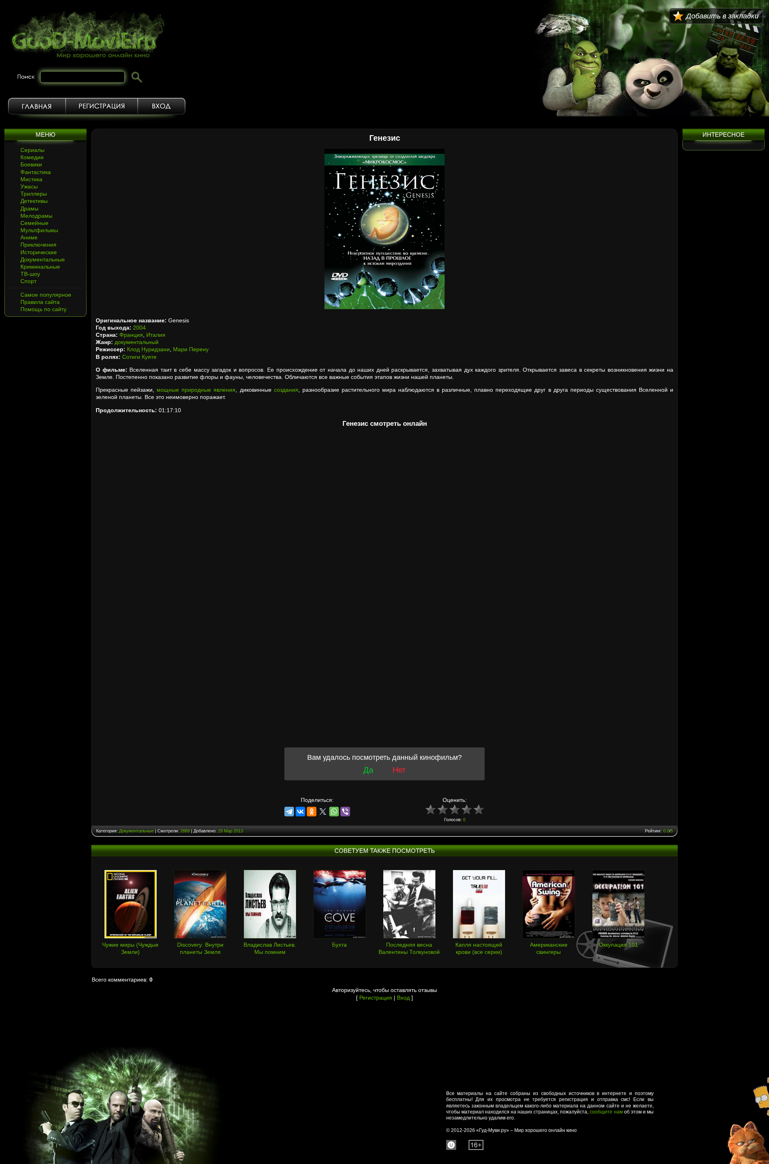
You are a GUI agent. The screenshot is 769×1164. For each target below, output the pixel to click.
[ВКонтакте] (300, 811)
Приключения (38, 244)
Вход (161, 106)
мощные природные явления (196, 390)
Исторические (38, 252)
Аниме (29, 237)
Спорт (28, 281)
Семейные (34, 223)
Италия (155, 335)
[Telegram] (289, 811)
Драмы (29, 208)
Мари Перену (191, 349)
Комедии (32, 157)
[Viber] (345, 811)
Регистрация (102, 106)
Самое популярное (45, 295)
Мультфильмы (39, 230)
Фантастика (35, 172)
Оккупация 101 (618, 944)
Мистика (31, 179)
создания (286, 390)
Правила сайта (40, 302)
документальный (137, 342)
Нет (399, 769)
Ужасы (29, 186)
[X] (323, 811)
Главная (37, 106)
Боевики (31, 164)
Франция (131, 335)
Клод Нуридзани (148, 349)
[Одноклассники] (311, 811)
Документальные (42, 259)
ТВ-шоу (30, 274)
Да (368, 769)
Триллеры (33, 193)
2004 (139, 327)
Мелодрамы (36, 216)
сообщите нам (606, 1112)
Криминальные (40, 266)
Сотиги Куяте (139, 357)
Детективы (34, 201)
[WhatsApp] (334, 811)
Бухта (339, 944)
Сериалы (32, 150)
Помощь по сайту (43, 309)
